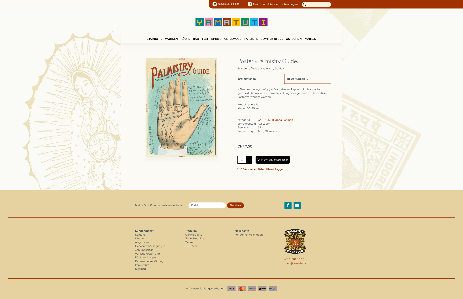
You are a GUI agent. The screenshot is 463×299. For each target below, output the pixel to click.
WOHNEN (171, 38)
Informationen (246, 78)
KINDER (216, 38)
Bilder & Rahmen (282, 119)
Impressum (142, 265)
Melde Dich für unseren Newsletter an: (159, 205)
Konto (275, 4)
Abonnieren (235, 205)
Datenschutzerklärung (149, 261)
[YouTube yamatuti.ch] (297, 205)
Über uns (141, 238)
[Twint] (262, 288)
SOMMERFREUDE (272, 38)
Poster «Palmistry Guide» (268, 68)
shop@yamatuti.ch (296, 263)
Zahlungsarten (144, 249)
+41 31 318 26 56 (294, 259)
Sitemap (140, 268)
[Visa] (231, 288)
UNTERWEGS (232, 38)
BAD (196, 38)
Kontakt (140, 234)
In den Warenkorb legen (274, 159)
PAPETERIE (251, 38)
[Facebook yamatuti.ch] (288, 205)
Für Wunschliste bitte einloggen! (264, 169)
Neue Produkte (194, 238)
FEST (205, 38)
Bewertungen (298, 78)
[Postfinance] (252, 288)
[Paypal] (273, 288)
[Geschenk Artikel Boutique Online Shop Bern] (231, 25)
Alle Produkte (193, 234)
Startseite (154, 38)
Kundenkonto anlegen (249, 234)
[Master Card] (242, 288)
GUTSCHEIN (294, 38)
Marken (310, 38)
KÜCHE (185, 38)
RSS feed (191, 246)
